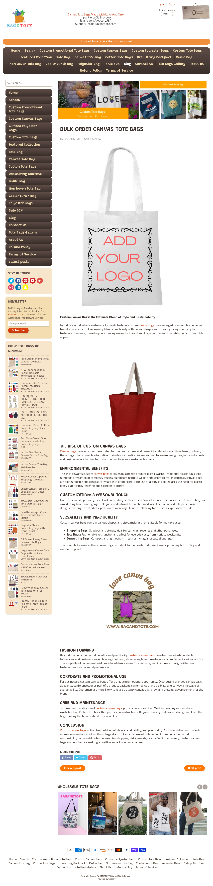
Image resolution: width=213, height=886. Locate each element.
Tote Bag (63, 57)
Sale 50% (113, 64)
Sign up (172, 4)
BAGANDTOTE (15, 315)
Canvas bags (68, 451)
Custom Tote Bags (187, 50)
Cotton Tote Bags (119, 57)
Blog (127, 64)
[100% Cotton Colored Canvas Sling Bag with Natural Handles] (132, 603)
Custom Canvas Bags (110, 50)
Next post (194, 768)
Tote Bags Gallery (171, 64)
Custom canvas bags (73, 730)
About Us (197, 64)
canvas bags (146, 325)
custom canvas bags (141, 655)
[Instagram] (11, 287)
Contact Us (144, 64)
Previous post (72, 768)
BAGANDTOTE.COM (105, 876)
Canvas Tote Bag (88, 57)
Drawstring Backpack (154, 57)
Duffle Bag (184, 57)
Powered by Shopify (106, 879)
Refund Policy (91, 70)
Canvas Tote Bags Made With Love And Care (96, 14)
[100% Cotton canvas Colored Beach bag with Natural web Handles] (132, 399)
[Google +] (40, 281)
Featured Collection (36, 57)
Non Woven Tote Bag (25, 64)
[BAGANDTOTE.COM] (19, 19)
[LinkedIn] (18, 287)
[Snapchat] (25, 287)
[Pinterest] (25, 281)
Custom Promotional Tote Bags (65, 50)
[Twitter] (11, 281)
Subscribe (18, 330)
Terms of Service (119, 70)
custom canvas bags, (109, 708)
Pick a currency (167, 10)
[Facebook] (18, 281)
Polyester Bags (89, 64)
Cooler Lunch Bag (59, 64)
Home (15, 50)
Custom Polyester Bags (150, 50)
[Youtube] (33, 281)
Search (29, 50)
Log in (161, 4)
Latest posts (30, 263)
